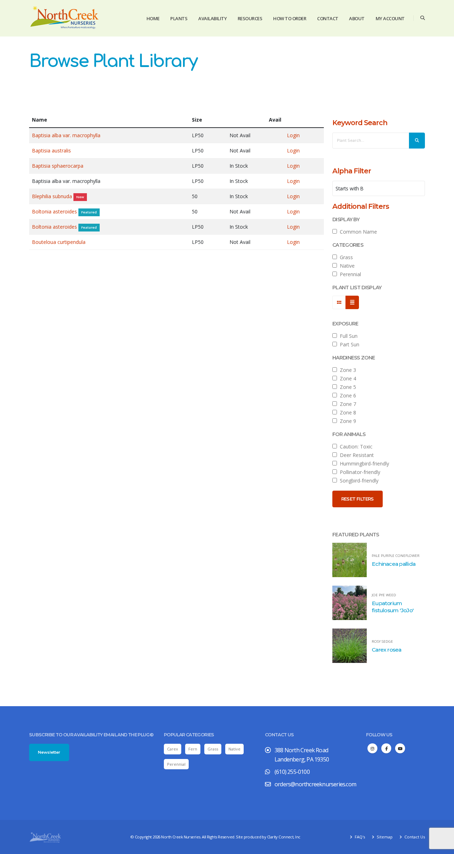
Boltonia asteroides (55, 211)
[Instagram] (372, 748)
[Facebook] (386, 748)
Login (293, 135)
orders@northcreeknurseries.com (315, 784)
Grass (345, 257)
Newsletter (49, 752)
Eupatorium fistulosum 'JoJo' (393, 607)
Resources (250, 18)
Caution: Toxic (354, 446)
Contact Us (414, 836)
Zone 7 (346, 404)
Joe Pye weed (384, 595)
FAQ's (359, 836)
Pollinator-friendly (358, 472)
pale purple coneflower (396, 556)
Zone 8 (346, 412)
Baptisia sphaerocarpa (57, 165)
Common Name (357, 231)
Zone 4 (346, 378)
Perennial (349, 274)
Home (153, 18)
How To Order (289, 18)
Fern (192, 749)
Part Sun (348, 344)
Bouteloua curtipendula (58, 242)
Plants (178, 18)
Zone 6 (346, 395)
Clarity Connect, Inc (283, 836)
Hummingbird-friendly (363, 463)
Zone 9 (346, 421)
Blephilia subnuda (52, 196)
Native (346, 265)
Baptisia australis (51, 150)
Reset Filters (357, 499)
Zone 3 (346, 370)
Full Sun (347, 336)
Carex (172, 749)
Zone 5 (346, 387)
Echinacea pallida (393, 563)
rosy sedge (382, 641)
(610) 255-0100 (292, 772)
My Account (390, 18)
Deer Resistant (355, 455)
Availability (212, 18)
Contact (327, 18)
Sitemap (384, 836)
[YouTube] (400, 748)
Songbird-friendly (357, 480)
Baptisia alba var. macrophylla (66, 135)
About (357, 18)
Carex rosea (387, 649)
